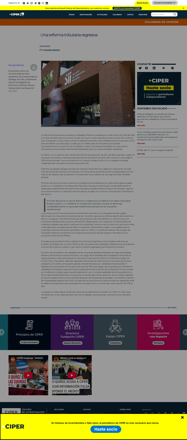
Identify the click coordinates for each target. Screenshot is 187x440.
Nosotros (143, 15)
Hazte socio (105, 429)
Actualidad (102, 15)
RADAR (71, 15)
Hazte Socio (142, 3)
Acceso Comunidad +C (164, 3)
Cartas (130, 15)
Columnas (117, 15)
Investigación (86, 15)
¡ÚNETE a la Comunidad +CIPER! (127, 8)
